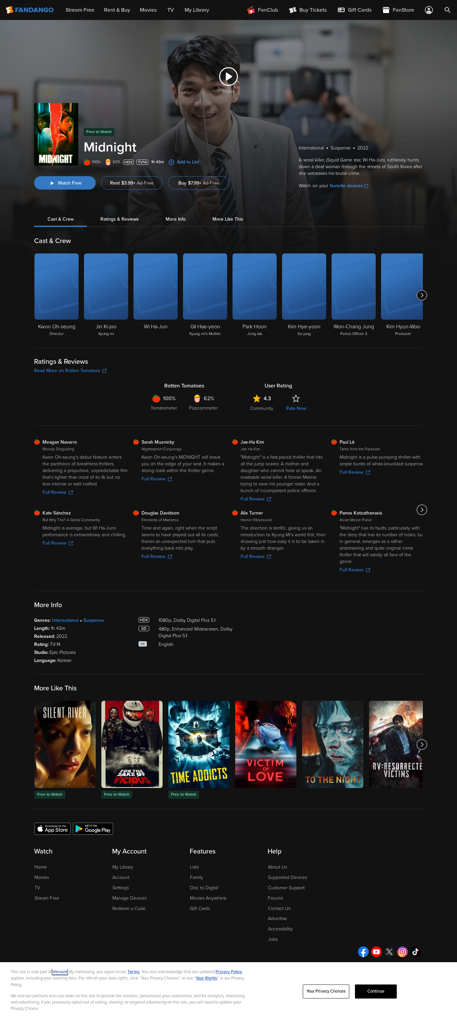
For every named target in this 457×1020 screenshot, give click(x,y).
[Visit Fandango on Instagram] (402, 951)
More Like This (227, 219)
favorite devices (346, 186)
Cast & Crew (61, 219)
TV (37, 888)
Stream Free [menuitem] (80, 10)
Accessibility (280, 929)
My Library (122, 867)
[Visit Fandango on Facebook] (363, 951)
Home (40, 867)
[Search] (447, 10)
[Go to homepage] (30, 10)
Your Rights (206, 978)
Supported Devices (287, 877)
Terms (133, 972)
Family (196, 877)
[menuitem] (354, 10)
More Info (176, 219)
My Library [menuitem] (197, 10)
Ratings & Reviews (119, 219)
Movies (41, 877)
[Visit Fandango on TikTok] (415, 951)
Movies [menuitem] (148, 10)
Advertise (277, 918)
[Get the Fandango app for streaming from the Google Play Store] (93, 828)
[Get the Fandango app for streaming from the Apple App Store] (52, 828)
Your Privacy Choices (326, 991)
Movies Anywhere (208, 898)
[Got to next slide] (422, 295)
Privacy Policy (228, 972)
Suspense (93, 620)
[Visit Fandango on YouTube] (376, 951)
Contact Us (279, 908)
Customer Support (286, 888)
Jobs (273, 939)
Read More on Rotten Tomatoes (67, 370)
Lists (194, 867)
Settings (120, 888)
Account (120, 877)
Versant (60, 972)
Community (261, 408)
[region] (228, 991)
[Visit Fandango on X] (389, 951)
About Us (277, 867)
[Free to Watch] (65, 744)
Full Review (54, 492)
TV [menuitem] (170, 10)
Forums (275, 898)
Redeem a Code (129, 908)
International (65, 620)
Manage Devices (129, 898)
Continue (376, 991)
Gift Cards (200, 908)
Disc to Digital (204, 888)
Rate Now (296, 408)
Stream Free (46, 898)
